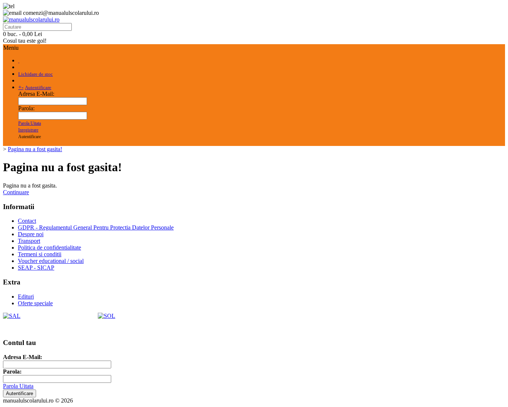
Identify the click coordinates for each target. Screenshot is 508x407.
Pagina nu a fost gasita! (35, 149)
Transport (29, 241)
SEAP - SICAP (36, 267)
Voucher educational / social (51, 261)
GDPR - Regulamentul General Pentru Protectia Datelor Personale (96, 227)
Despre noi (31, 234)
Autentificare (38, 87)
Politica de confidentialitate (49, 247)
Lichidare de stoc (35, 74)
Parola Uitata (29, 123)
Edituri (26, 296)
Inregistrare (28, 130)
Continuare (16, 192)
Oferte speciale (35, 303)
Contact (27, 221)
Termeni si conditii (39, 254)
